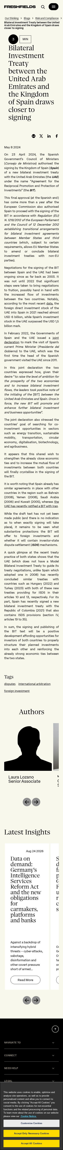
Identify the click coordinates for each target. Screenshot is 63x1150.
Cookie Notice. (28, 1116)
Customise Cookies (31, 1123)
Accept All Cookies (31, 1143)
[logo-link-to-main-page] (20, 7)
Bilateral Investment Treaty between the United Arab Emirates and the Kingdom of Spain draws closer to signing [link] (31, 25)
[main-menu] (53, 7)
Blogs (27, 18)
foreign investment (17, 691)
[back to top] (55, 1029)
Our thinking (12, 18)
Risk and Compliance (47, 18)
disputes (10, 684)
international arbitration (34, 684)
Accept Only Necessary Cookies (31, 1133)
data (49, 303)
